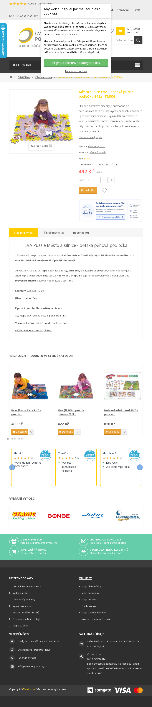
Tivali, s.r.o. (29, 689)
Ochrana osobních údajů (26, 619)
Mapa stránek (20, 625)
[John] (93, 516)
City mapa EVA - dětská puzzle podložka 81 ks (40, 315)
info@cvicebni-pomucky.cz (32, 666)
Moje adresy (89, 599)
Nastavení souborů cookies (97, 619)
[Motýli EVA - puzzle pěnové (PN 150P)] (76, 386)
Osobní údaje (89, 606)
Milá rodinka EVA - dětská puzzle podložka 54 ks (42, 323)
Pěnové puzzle (98, 152)
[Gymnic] (24, 516)
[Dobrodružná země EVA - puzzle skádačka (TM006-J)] (122, 386)
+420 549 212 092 (27, 658)
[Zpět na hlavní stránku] (10, 77)
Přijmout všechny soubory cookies (76, 63)
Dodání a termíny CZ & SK (26, 586)
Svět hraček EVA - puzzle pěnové (33, 330)
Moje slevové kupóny (94, 612)
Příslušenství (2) (53, 232)
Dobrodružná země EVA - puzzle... (121, 412)
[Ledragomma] (128, 516)
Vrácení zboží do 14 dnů (25, 612)
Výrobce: (83, 146)
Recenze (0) (81, 232)
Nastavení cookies (76, 71)
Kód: (81, 158)
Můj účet (85, 578)
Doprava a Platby (23, 16)
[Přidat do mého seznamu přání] (104, 190)
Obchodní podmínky (23, 599)
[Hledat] (138, 40)
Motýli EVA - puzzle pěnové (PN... (71, 412)
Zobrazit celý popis (81, 137)
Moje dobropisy (90, 593)
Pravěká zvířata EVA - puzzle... (26, 412)
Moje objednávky (91, 586)
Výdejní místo (20, 593)
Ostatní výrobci (96, 146)
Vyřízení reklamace (23, 606)
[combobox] (127, 40)
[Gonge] (58, 516)
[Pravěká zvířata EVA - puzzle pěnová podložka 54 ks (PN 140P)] (29, 386)
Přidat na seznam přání (31, 432)
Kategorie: (84, 152)
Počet (81, 180)
